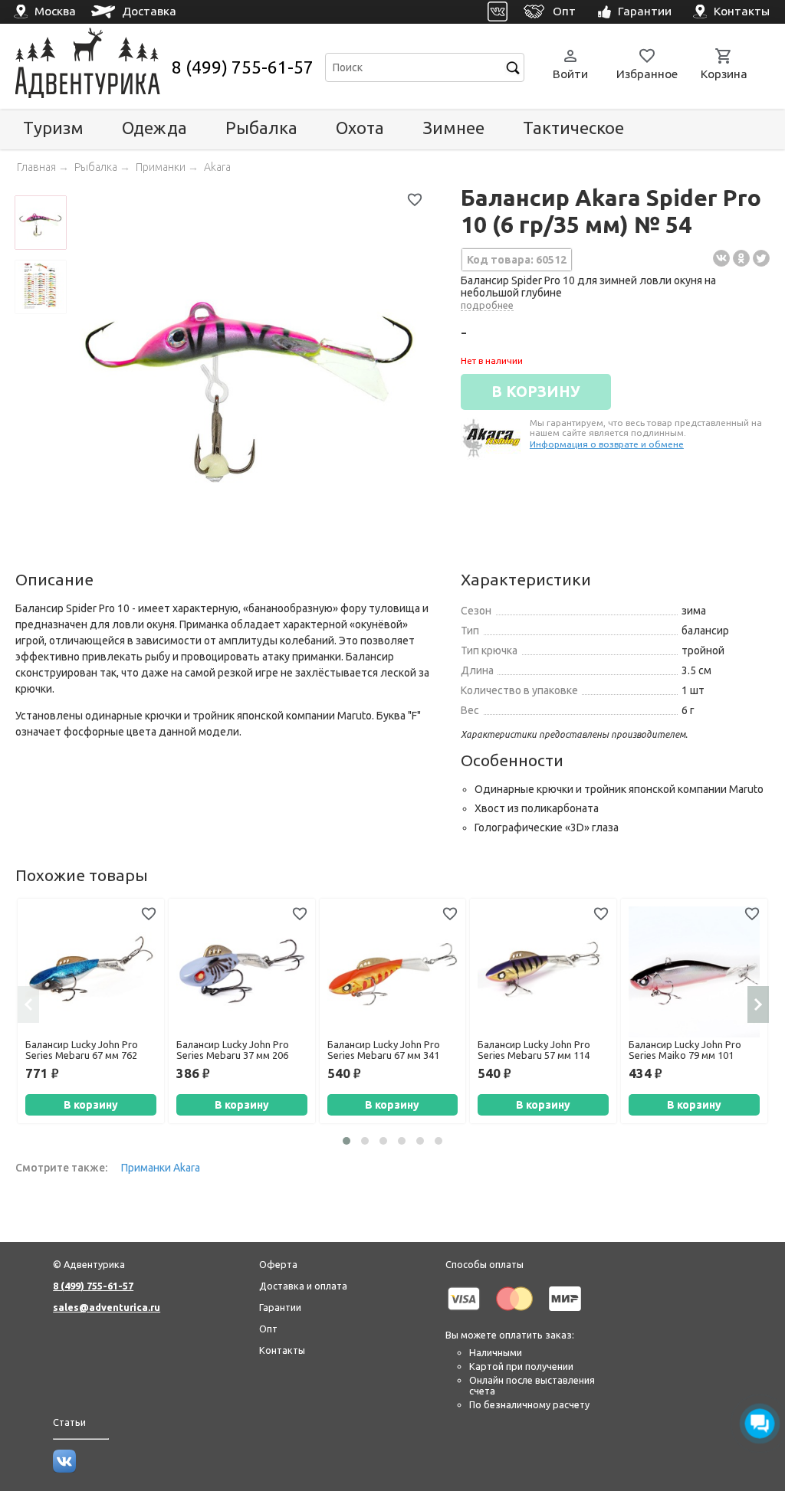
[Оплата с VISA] (463, 1313)
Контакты (282, 1350)
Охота (360, 127)
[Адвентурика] (91, 67)
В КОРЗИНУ (535, 391)
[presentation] (28, 1004)
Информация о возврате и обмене (607, 444)
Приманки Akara (160, 1168)
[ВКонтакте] (721, 258)
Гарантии (280, 1307)
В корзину (91, 1105)
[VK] (498, 12)
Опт (268, 1328)
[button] (346, 1141)
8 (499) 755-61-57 (243, 67)
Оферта (278, 1264)
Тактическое (573, 127)
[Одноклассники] (741, 258)
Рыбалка (261, 127)
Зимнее (453, 127)
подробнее (487, 305)
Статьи (69, 1422)
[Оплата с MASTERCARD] (514, 1313)
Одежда (154, 127)
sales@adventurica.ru (106, 1307)
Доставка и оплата (303, 1285)
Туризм (53, 127)
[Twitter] (761, 258)
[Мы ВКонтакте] (64, 1468)
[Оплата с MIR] (565, 1313)
